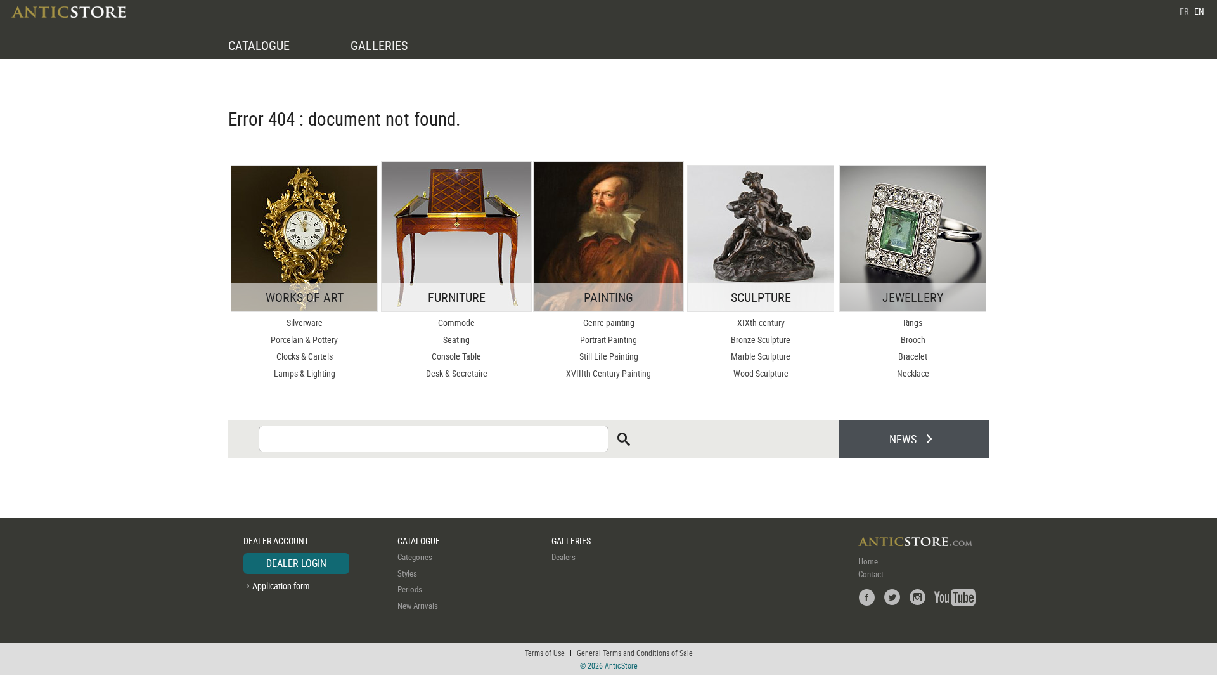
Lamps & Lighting (304, 373)
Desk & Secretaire (456, 373)
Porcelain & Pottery (304, 340)
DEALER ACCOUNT (276, 541)
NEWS (903, 439)
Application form (281, 586)
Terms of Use (545, 653)
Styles (407, 573)
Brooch (913, 340)
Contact (871, 574)
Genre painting (608, 322)
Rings (912, 322)
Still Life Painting (608, 356)
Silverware (305, 322)
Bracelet (912, 356)
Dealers (563, 557)
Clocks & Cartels (304, 356)
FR (1184, 11)
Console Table (456, 356)
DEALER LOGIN (296, 563)
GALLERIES (379, 45)
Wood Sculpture (761, 373)
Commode (456, 322)
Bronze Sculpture (760, 340)
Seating (456, 340)
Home (868, 561)
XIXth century (761, 322)
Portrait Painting (608, 340)
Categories (414, 557)
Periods (409, 589)
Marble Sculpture (760, 356)
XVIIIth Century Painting (608, 373)
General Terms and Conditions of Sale (635, 653)
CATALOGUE (259, 45)
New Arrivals (417, 605)
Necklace (913, 373)
